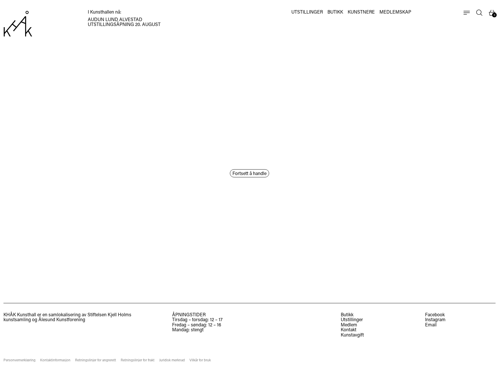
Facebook (435, 314)
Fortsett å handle (249, 173)
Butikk (347, 314)
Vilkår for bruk (200, 360)
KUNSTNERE (361, 11)
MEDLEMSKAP (395, 11)
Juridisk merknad (172, 360)
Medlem (349, 324)
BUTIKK (335, 11)
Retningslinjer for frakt (137, 360)
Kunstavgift (352, 335)
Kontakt (348, 329)
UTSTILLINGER (307, 11)
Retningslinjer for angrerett (95, 360)
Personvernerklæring (19, 360)
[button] (479, 12)
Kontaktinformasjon (55, 360)
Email (431, 324)
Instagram (435, 319)
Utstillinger (352, 319)
